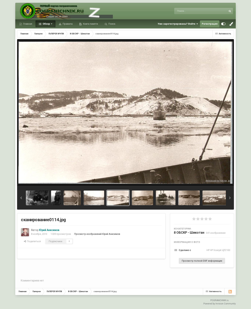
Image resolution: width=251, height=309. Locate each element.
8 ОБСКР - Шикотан (189, 232)
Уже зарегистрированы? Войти (177, 23)
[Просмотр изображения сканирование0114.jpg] (118, 198)
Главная (27, 23)
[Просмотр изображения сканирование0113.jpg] (142, 198)
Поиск (111, 23)
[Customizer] (223, 23)
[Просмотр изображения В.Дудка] (56, 198)
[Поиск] (230, 11)
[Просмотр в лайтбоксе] (125, 113)
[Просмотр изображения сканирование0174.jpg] (94, 198)
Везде (218, 11)
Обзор (46, 23)
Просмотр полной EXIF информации (202, 260)
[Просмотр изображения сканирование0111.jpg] (189, 198)
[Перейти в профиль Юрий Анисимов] (25, 232)
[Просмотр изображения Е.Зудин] (37, 198)
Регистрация (210, 23)
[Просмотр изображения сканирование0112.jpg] (165, 198)
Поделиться (33, 241)
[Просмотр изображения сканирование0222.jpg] (72, 198)
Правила (67, 23)
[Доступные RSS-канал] (230, 291)
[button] (21, 198)
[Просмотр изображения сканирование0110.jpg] (217, 198)
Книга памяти (90, 23)
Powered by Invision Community (219, 303)
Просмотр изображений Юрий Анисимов (97, 234)
